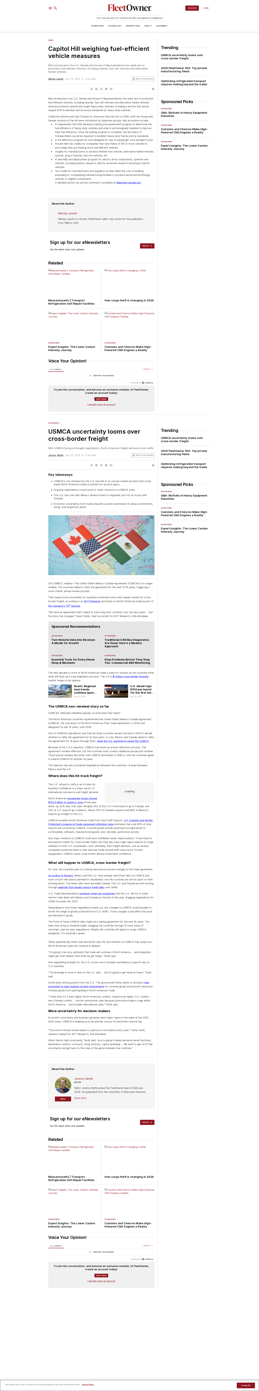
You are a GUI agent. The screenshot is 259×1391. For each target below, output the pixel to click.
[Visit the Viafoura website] (147, 388)
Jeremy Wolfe (55, 461)
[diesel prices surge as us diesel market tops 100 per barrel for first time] (116, 702)
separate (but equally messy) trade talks (81, 906)
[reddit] (106, 89)
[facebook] (91, 89)
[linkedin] (96, 89)
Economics (53, 429)
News (50, 40)
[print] (153, 89)
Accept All (245, 1385)
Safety (148, 26)
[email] (111, 89)
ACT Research (92, 607)
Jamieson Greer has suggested (97, 912)
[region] (101, 382)
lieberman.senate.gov (128, 188)
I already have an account (101, 410)
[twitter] (101, 89)
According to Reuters (60, 894)
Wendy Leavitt (55, 79)
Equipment (162, 26)
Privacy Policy (88, 1385)
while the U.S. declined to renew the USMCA (123, 752)
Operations (97, 26)
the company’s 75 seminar (64, 611)
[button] (50, 8)
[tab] (56, 375)
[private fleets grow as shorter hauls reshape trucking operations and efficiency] (60, 702)
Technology (115, 26)
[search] (55, 8)
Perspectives (133, 26)
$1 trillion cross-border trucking (131, 687)
